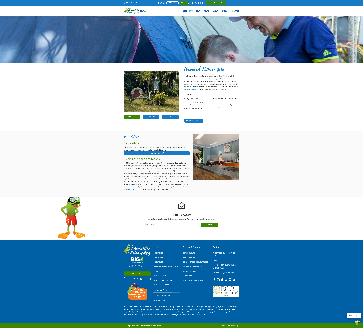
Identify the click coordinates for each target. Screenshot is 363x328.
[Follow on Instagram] (161, 3)
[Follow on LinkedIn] (230, 279)
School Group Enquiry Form (195, 262)
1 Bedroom (158, 253)
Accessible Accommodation (165, 266)
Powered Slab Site (161, 285)
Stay (191, 11)
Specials (226, 11)
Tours (206, 11)
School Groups (189, 271)
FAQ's (215, 260)
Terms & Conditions (162, 296)
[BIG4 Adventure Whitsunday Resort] (135, 11)
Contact (235, 11)
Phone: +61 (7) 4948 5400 (224, 272)
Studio (156, 271)
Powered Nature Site (162, 280)
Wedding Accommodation (194, 280)
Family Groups (189, 257)
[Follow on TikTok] (164, 3)
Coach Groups (189, 253)
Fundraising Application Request (224, 254)
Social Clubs (189, 276)
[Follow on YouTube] (234, 279)
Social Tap (234, 326)
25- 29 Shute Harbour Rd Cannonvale (224, 266)
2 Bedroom (158, 257)
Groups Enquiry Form (192, 266)
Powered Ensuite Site (163, 276)
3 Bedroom (158, 262)
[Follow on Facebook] (158, 3)
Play (198, 11)
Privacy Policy (159, 300)
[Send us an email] (226, 279)
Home (184, 11)
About (215, 11)
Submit (209, 225)
